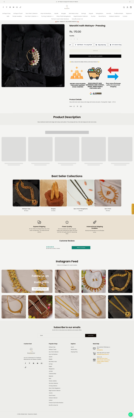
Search (72, 347)
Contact (50, 400)
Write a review (81, 247)
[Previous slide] (4, 1)
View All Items (52, 395)
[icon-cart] (130, 7)
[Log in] (127, 7)
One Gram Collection (53, 383)
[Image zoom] (33, 55)
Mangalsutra (51, 369)
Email (41, 335)
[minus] (71, 39)
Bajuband (51, 376)
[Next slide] (129, 1)
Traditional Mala (52, 373)
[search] (124, 7)
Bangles (50, 359)
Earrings (50, 364)
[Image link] (67, 281)
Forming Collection (53, 386)
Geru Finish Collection (53, 352)
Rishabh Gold (24, 414)
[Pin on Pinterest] (77, 106)
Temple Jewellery (53, 381)
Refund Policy (74, 349)
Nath (50, 378)
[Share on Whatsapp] (81, 106)
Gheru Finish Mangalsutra (54, 388)
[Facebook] (3, 7)
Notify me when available (95, 56)
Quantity (71, 36)
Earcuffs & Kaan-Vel (53, 405)
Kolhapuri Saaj (52, 347)
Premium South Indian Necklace (56, 402)
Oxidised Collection (53, 398)
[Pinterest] (6, 7)
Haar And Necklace (53, 354)
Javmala (51, 371)
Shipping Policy (74, 352)
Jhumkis (50, 393)
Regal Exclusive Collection (54, 390)
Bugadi (50, 366)
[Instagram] (10, 7)
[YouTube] (13, 7)
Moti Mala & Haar (53, 361)
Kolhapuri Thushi (52, 349)
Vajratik (50, 357)
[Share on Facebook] (74, 106)
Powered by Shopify (32, 414)
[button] (95, 50)
